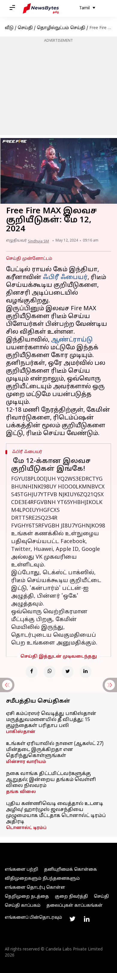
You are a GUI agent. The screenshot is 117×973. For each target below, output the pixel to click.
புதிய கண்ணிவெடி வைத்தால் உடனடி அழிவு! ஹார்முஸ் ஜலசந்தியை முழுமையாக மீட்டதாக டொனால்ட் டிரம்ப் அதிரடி (56, 813)
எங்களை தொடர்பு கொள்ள (35, 887)
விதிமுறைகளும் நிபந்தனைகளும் (42, 878)
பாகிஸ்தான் (20, 731)
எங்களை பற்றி (21, 869)
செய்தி (25, 28)
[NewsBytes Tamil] (41, 8)
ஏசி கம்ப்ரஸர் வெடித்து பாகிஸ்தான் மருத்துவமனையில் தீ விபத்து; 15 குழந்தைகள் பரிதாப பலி (51, 720)
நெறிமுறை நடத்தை (27, 896)
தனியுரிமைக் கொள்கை (70, 869)
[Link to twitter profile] (72, 919)
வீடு (9, 28)
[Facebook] (32, 672)
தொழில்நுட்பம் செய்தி (61, 28)
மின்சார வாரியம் (26, 761)
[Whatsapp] (50, 672)
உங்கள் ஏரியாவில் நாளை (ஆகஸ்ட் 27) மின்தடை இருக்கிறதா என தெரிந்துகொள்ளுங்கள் (55, 750)
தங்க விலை (21, 791)
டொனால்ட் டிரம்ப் (26, 827)
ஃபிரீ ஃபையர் (65, 277)
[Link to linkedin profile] (87, 919)
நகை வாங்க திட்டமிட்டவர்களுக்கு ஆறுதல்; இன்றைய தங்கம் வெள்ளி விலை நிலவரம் (51, 780)
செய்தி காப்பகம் (22, 905)
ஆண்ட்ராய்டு (72, 340)
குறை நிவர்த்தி (71, 896)
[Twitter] (68, 672)
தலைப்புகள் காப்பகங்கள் (74, 905)
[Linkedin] (86, 672)
